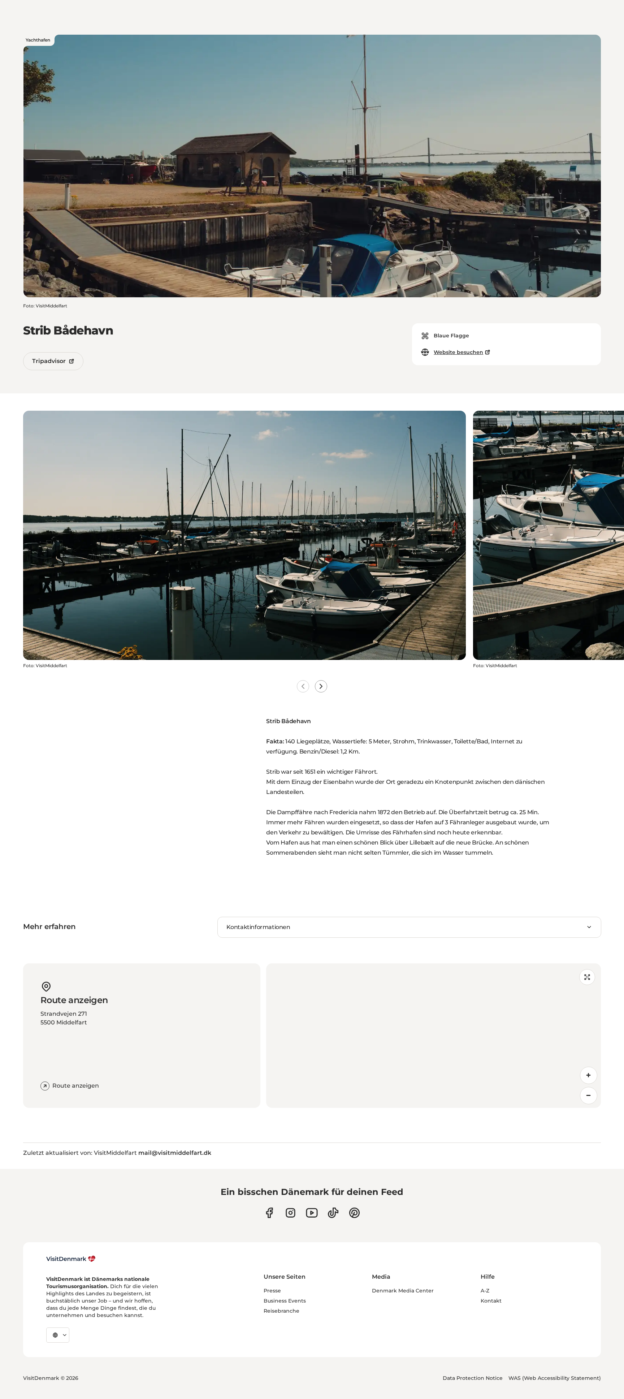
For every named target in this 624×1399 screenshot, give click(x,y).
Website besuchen (458, 352)
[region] (433, 1035)
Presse (272, 1290)
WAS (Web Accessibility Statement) (554, 1378)
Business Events (285, 1300)
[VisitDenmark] (71, 1258)
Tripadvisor (49, 361)
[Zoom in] (588, 1075)
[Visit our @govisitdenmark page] (333, 1212)
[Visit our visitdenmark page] (312, 1212)
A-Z (485, 1290)
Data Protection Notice (473, 1378)
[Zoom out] (588, 1095)
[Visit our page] (290, 1212)
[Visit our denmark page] (269, 1212)
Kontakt (491, 1300)
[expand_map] (587, 977)
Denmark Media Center (403, 1290)
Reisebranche (281, 1311)
